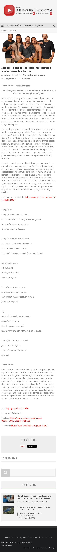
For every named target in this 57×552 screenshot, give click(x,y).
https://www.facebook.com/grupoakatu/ (29, 425)
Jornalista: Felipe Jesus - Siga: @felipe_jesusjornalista (24, 75)
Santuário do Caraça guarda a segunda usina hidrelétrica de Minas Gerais (33, 508)
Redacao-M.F (23, 501)
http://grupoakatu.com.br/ (17, 408)
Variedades (32, 537)
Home (3, 30)
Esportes (23, 537)
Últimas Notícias (45, 537)
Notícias (27, 79)
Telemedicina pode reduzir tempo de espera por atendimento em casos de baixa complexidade (34, 497)
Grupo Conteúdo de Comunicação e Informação (39, 548)
